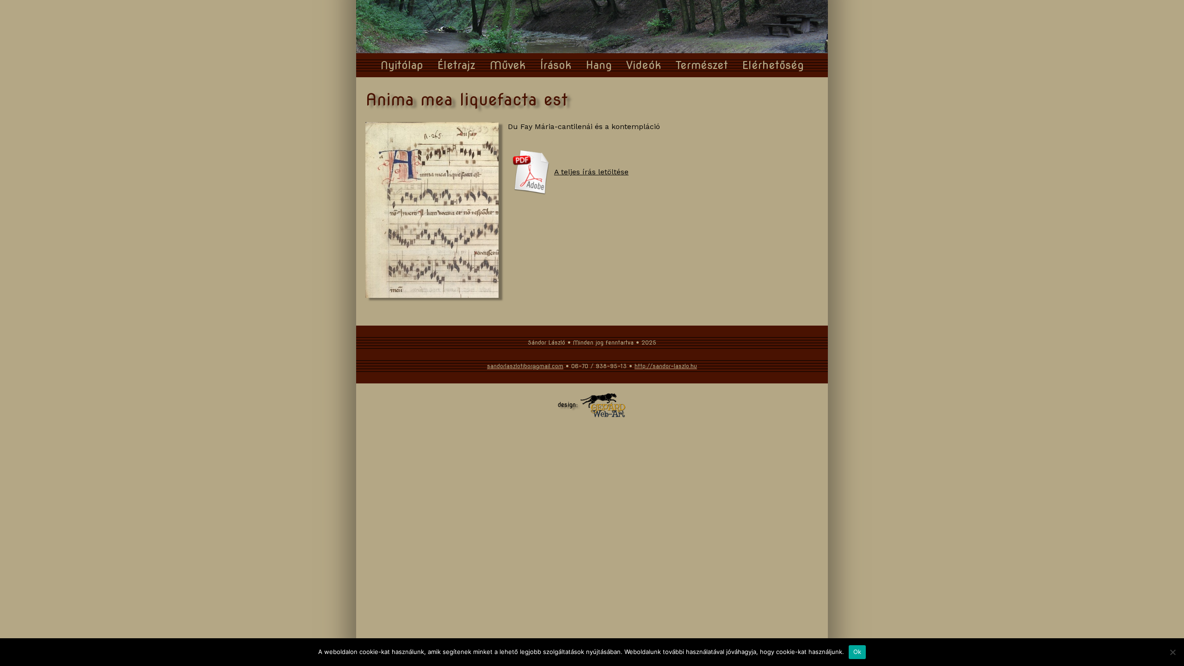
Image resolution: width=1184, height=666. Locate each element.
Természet (702, 65)
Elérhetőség (773, 65)
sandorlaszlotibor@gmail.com (525, 366)
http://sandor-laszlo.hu (666, 366)
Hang (599, 65)
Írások (556, 65)
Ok (857, 651)
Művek (508, 65)
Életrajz (456, 65)
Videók (643, 65)
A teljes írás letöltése (591, 171)
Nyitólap (402, 65)
